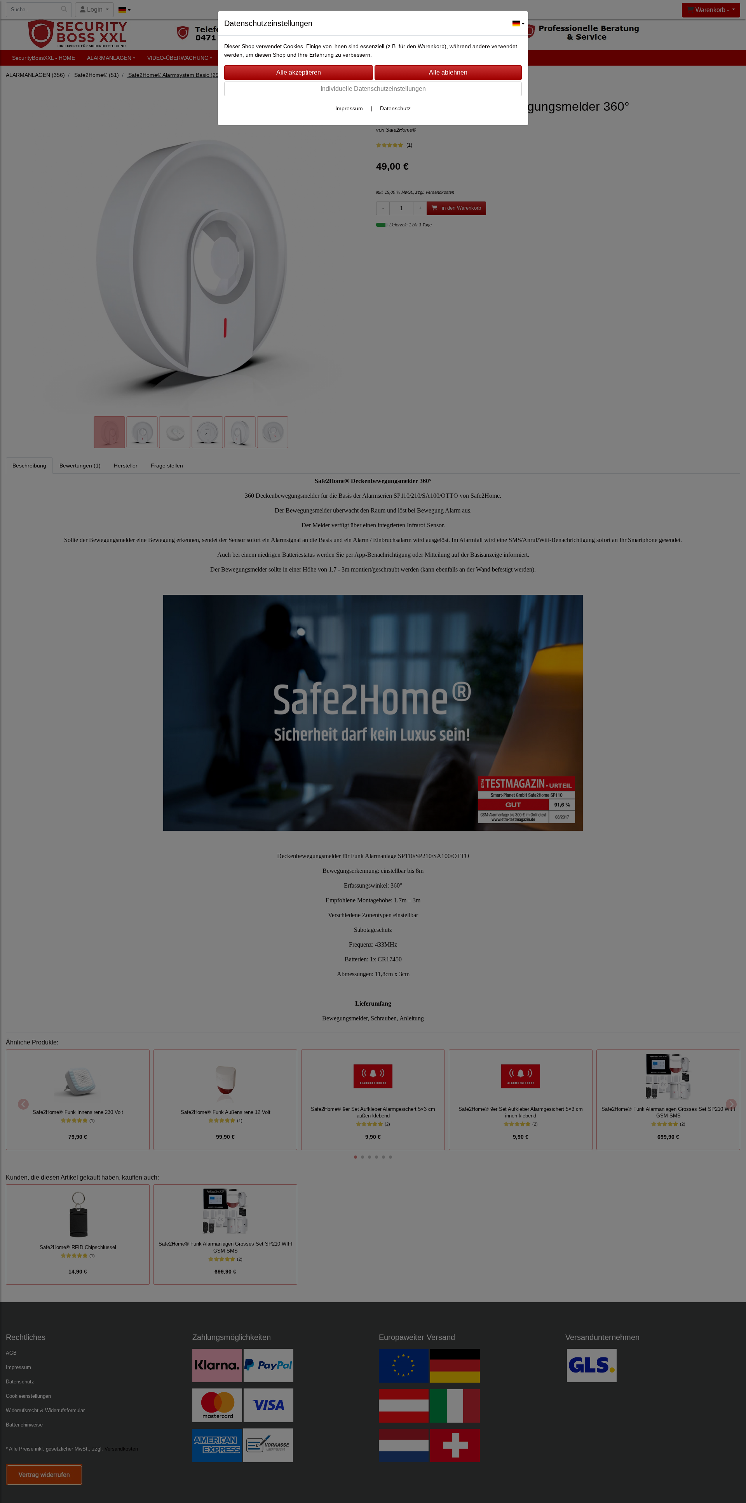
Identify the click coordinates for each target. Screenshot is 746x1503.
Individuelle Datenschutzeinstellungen (373, 88)
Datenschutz (395, 108)
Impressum (349, 108)
